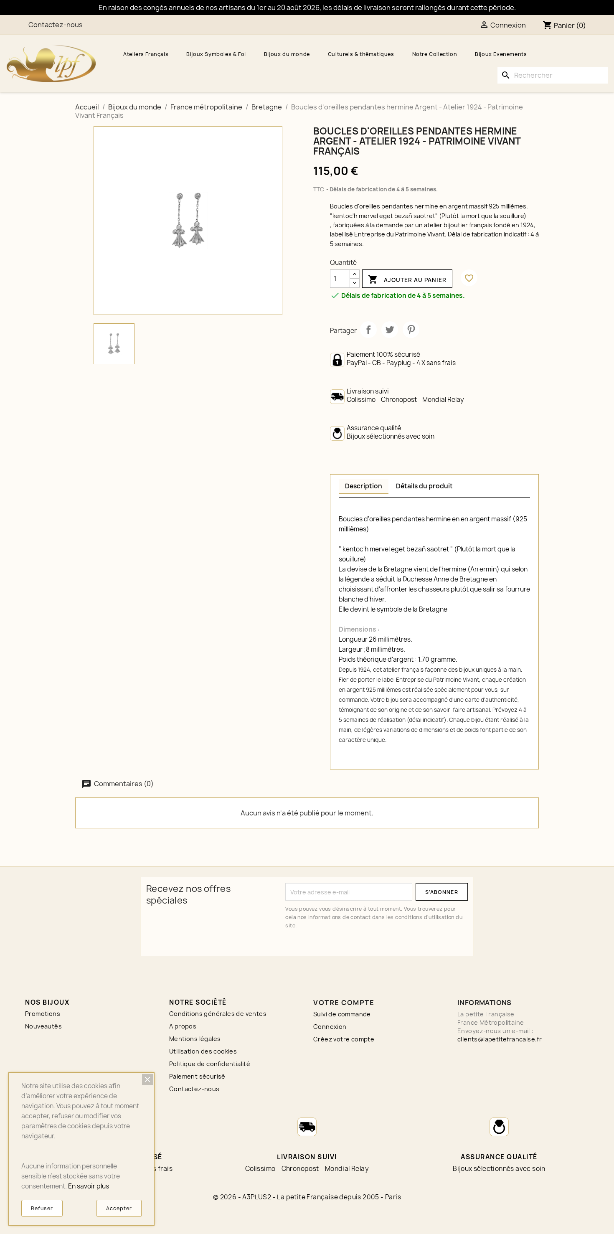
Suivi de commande (342, 1014)
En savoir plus (88, 1186)
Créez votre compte (343, 1039)
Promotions (42, 1014)
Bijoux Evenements (501, 54)
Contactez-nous (55, 24)
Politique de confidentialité (209, 1064)
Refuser (42, 1208)
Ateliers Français (145, 54)
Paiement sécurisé (197, 1076)
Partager (368, 329)
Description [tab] (363, 486)
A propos (182, 1026)
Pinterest (411, 329)
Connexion (330, 1027)
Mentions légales (195, 1039)
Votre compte (343, 1002)
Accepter (119, 1208)
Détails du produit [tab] (424, 486)
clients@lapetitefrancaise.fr (499, 1039)
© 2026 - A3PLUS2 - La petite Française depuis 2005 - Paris (307, 1197)
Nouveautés (43, 1026)
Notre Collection (434, 54)
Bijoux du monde (287, 54)
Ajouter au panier (407, 279)
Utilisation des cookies (203, 1051)
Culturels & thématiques (361, 54)
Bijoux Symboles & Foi (216, 54)
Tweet (389, 329)
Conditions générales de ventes (217, 1014)
